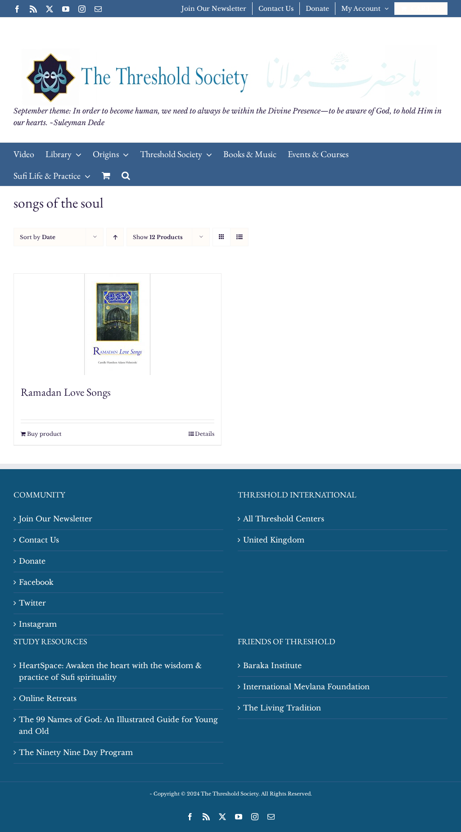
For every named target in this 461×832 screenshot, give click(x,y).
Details (204, 433)
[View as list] (239, 237)
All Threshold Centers (283, 518)
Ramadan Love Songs (66, 392)
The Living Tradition (282, 707)
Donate (32, 560)
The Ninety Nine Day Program (76, 752)
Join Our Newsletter (55, 518)
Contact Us (39, 539)
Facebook (36, 582)
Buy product (44, 433)
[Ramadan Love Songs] (117, 324)
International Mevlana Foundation (306, 686)
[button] (126, 175)
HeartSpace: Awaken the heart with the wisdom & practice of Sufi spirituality (110, 671)
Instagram (38, 624)
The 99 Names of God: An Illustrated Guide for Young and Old (118, 725)
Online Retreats (48, 698)
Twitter (32, 602)
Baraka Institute (272, 665)
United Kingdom (273, 539)
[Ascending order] (115, 237)
